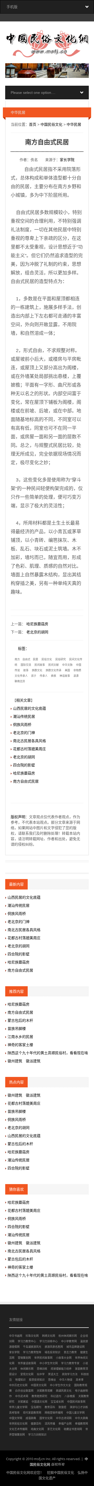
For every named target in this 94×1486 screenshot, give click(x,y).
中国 (78, 664)
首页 (32, 124)
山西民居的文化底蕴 (29, 708)
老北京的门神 (24, 733)
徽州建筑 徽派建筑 (24, 1061)
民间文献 (53, 664)
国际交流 (26, 664)
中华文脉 (67, 664)
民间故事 (39, 664)
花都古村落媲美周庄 (29, 749)
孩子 (33, 675)
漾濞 (76, 675)
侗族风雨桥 (22, 724)
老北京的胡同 (37, 632)
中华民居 (74, 124)
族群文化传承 (53, 670)
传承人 (44, 675)
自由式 (26, 659)
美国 (67, 670)
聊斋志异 (20, 681)
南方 (17, 659)
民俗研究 (60, 659)
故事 (25, 670)
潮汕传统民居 (24, 716)
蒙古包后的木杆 (20, 1020)
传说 (17, 670)
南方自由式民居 (26, 781)
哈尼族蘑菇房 (37, 624)
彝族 (53, 675)
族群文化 (37, 670)
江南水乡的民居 (20, 1037)
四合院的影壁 (24, 765)
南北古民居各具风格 (29, 741)
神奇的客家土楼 (20, 1045)
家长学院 (67, 160)
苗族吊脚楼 (17, 1028)
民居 (35, 659)
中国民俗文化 (51, 124)
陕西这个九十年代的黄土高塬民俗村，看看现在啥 (48, 1053)
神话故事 (65, 675)
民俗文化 (47, 659)
